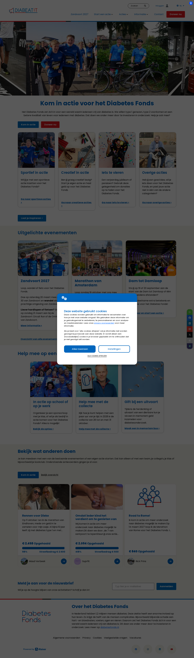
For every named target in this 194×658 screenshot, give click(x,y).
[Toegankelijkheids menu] (191, 3)
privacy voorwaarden (104, 323)
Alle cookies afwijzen (97, 356)
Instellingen (114, 349)
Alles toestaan (80, 349)
